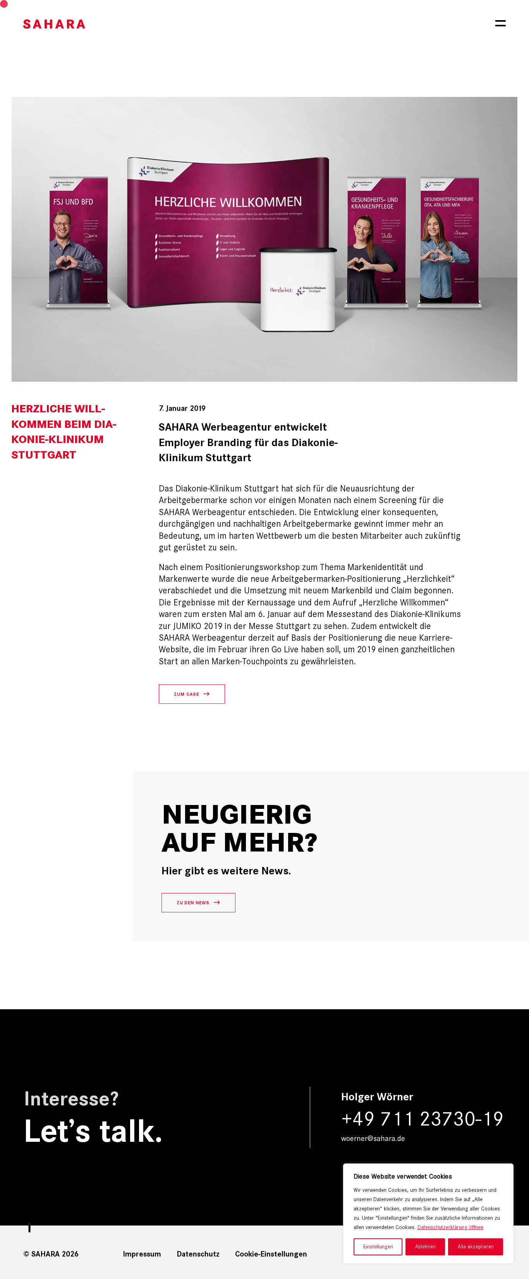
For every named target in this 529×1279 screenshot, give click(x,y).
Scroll (30, 1201)
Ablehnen (425, 1246)
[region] (428, 1213)
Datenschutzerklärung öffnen (450, 1227)
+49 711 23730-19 (422, 1118)
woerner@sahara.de (373, 1138)
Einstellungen (378, 1246)
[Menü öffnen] (500, 23)
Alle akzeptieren (476, 1246)
